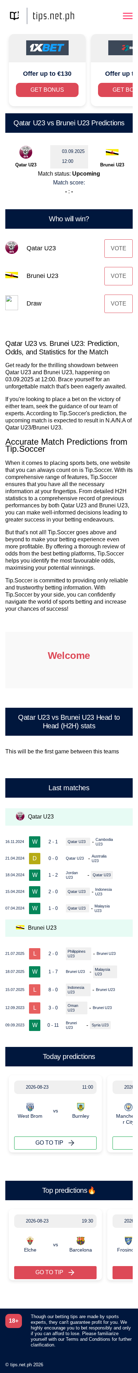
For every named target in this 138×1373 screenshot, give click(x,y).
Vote (118, 248)
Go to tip (49, 1143)
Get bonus (47, 90)
